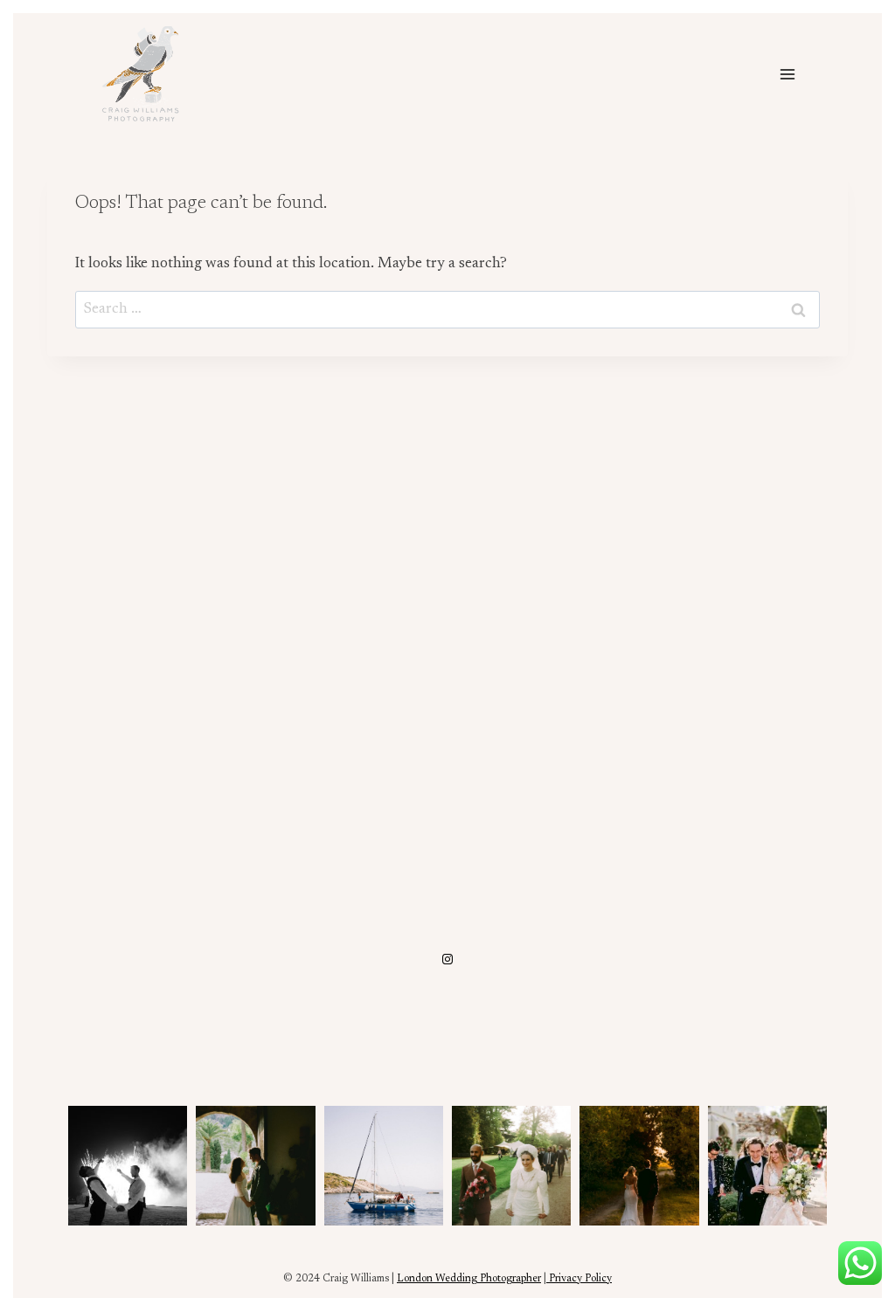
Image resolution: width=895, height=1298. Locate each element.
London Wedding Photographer (469, 1279)
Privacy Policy (579, 1279)
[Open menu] (787, 73)
